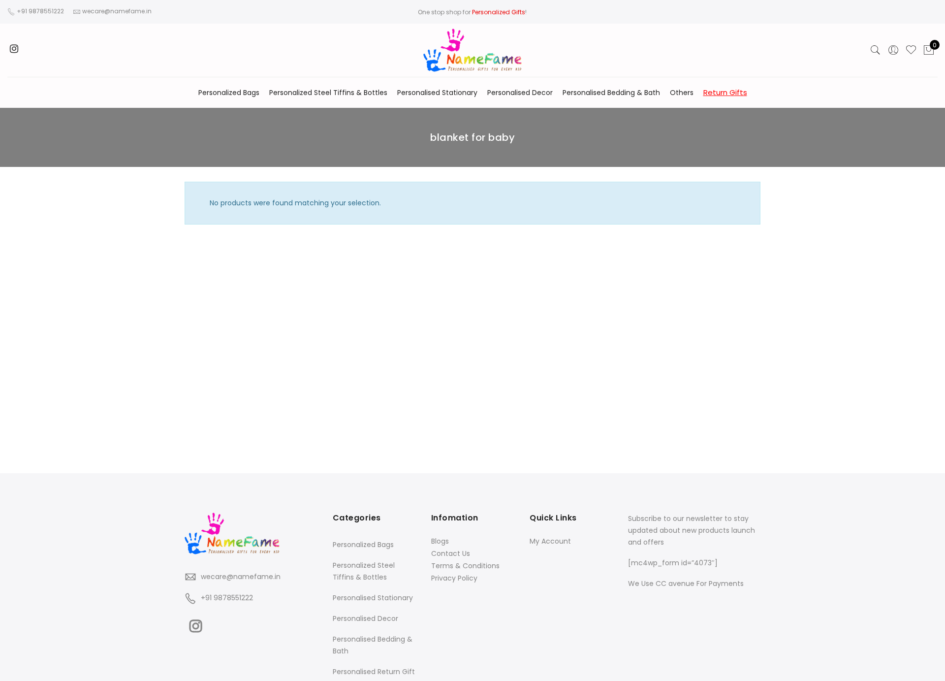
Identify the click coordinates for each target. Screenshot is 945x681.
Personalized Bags (228, 92)
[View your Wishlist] (911, 50)
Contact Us (450, 553)
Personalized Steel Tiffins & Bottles (328, 92)
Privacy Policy (454, 578)
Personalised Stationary (437, 92)
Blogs (440, 541)
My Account (550, 541)
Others (681, 92)
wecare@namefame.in (241, 577)
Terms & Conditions (465, 566)
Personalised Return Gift (374, 672)
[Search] (875, 50)
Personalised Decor (520, 92)
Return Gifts (725, 92)
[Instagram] (197, 624)
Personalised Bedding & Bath (611, 92)
